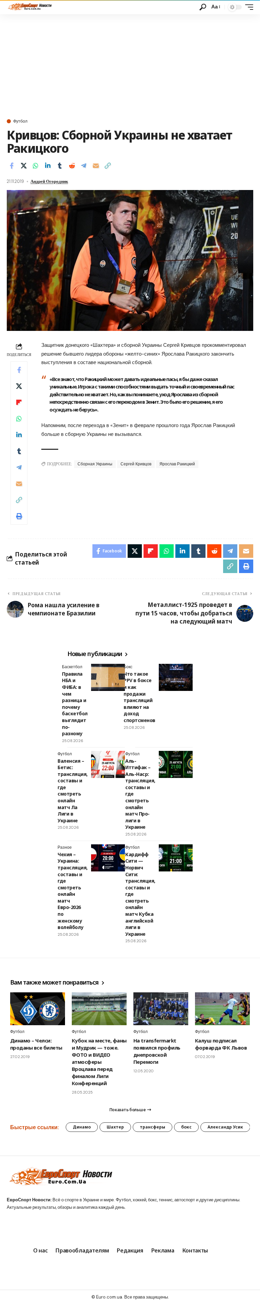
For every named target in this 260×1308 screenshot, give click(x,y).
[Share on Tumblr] (59, 165)
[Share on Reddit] (72, 165)
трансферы (152, 1127)
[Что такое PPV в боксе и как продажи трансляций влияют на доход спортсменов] (176, 677)
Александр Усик (225, 1127)
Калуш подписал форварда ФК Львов (221, 1044)
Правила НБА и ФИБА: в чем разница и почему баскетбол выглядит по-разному (75, 704)
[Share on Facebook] (11, 165)
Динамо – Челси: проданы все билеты (36, 1044)
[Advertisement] (130, 65)
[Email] (96, 165)
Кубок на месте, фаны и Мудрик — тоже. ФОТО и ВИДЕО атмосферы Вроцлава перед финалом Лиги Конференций (99, 1062)
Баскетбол (72, 667)
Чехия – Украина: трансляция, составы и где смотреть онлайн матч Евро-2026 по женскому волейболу (73, 891)
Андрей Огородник (49, 181)
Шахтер (115, 1127)
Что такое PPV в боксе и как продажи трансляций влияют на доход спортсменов (139, 697)
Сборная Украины (95, 464)
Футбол (20, 121)
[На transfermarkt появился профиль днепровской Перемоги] (160, 1008)
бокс (186, 1127)
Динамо (82, 1127)
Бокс (128, 667)
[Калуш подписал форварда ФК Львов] (222, 1008)
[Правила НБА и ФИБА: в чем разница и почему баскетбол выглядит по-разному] (108, 677)
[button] (203, 7)
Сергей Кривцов (136, 464)
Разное (65, 847)
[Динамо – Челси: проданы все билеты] (37, 1008)
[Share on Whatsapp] (35, 165)
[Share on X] (23, 165)
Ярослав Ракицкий (177, 464)
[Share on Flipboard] (19, 402)
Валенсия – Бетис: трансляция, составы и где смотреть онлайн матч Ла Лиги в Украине (73, 791)
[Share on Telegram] (83, 165)
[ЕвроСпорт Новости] (29, 7)
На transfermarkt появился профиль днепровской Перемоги (156, 1051)
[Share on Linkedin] (47, 165)
